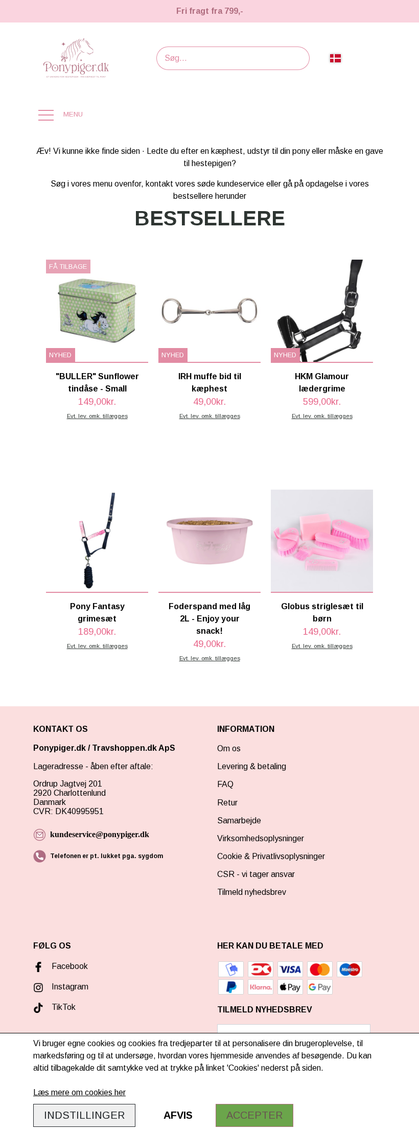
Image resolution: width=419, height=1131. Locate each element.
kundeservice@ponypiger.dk (99, 834)
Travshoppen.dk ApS (134, 748)
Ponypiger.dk (59, 748)
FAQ (225, 784)
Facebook (70, 966)
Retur (227, 802)
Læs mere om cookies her (79, 1092)
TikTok (64, 1007)
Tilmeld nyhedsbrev (251, 892)
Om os (229, 748)
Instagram (70, 986)
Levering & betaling (251, 766)
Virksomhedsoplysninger (260, 838)
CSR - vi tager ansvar (256, 874)
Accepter (254, 1115)
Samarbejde (239, 820)
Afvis (178, 1115)
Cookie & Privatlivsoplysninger (271, 856)
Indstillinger (84, 1115)
